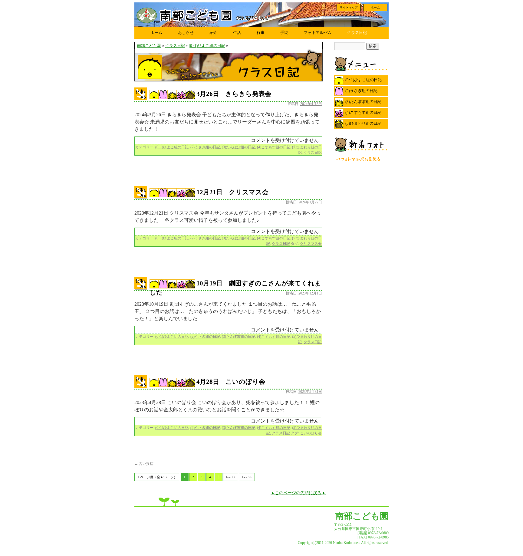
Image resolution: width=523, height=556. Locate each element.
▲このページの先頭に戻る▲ (298, 492)
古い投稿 (143, 464)
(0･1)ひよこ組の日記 (207, 46)
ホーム (375, 7)
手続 (284, 32)
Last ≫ (247, 477)
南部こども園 (149, 46)
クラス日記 (357, 32)
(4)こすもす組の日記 (273, 147)
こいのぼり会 (311, 433)
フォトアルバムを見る (358, 158)
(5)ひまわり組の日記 (363, 123)
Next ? (230, 477)
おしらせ (186, 32)
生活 (237, 32)
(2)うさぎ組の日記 (205, 147)
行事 (261, 32)
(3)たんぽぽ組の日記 (238, 147)
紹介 (213, 32)
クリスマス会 (311, 244)
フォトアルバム (317, 32)
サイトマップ (349, 7)
